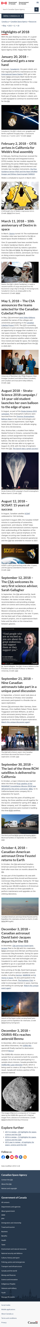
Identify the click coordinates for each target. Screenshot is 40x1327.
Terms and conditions (9, 1318)
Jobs (2, 1218)
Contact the (7, 1180)
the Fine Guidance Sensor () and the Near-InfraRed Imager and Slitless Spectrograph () (19, 171)
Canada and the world (9, 1271)
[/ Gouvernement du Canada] (15, 3)
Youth (3, 1293)
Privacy (3, 1323)
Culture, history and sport (10, 1258)
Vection (19, 975)
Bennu (10, 1051)
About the (6, 1184)
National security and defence (11, 1253)
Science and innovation (9, 1280)
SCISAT (27, 513)
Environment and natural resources (14, 1249)
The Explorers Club (25, 980)
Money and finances (8, 1275)
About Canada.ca (7, 1314)
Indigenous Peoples (8, 1284)
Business (4, 1232)
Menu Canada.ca (11, 16)
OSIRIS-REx (27, 1045)
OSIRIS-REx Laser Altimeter (12, 1065)
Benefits (4, 1236)
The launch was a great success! (25, 448)
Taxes (3, 1245)
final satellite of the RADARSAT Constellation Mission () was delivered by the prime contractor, (18, 786)
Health (3, 1240)
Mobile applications (8, 1309)
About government (8, 1211)
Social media (5, 1305)
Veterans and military (8, 1288)
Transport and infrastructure (11, 1266)
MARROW (26, 975)
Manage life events (8, 1297)
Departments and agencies (10, 1207)
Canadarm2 (14, 69)
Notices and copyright (9, 1188)
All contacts (5, 1202)
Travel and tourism (8, 1227)
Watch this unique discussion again (15, 722)
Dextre (12, 233)
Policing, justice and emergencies (13, 1262)
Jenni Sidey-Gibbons (27, 317)
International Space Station (12, 74)
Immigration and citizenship (11, 1223)
